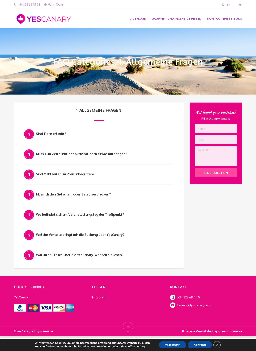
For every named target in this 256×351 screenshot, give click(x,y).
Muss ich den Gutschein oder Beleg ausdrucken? (73, 194)
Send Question (216, 173)
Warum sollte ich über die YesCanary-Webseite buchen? (79, 255)
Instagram (99, 297)
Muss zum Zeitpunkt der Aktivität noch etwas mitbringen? (81, 154)
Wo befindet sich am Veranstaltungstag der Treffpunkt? (80, 214)
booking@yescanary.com (194, 305)
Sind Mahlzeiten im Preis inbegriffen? (65, 174)
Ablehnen (200, 345)
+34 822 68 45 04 (189, 297)
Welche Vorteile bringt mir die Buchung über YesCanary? (80, 235)
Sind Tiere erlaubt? (51, 134)
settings (141, 346)
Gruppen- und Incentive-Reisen (176, 18)
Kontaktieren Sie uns (224, 18)
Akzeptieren (172, 345)
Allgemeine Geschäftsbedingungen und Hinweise (212, 331)
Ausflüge (138, 18)
